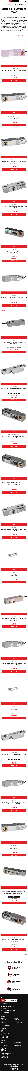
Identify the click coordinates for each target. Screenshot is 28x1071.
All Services (3, 1022)
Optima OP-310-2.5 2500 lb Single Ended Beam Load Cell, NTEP (14, 117)
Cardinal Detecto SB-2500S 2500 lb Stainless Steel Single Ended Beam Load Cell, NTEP (14, 755)
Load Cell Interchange (5, 1054)
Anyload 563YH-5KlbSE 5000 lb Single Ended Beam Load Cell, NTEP (14, 664)
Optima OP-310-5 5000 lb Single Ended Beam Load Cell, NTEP (14, 162)
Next (25, 954)
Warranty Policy (17, 1045)
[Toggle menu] (2, 2)
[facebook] (10, 1069)
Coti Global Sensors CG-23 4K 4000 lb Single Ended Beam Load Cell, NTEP (14, 71)
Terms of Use (3, 1042)
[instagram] (13, 1069)
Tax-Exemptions (17, 1021)
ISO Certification (4, 1024)
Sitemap (16, 1018)
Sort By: (16, 35)
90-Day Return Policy (18, 1044)
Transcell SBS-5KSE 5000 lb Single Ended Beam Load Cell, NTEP (14, 207)
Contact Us (3, 1019)
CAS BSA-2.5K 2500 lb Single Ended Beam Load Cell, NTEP (14, 574)
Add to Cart (14, 80)
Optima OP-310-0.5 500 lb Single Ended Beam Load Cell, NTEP (14, 847)
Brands (2, 1030)
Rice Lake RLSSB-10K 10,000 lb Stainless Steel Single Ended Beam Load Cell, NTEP (14, 892)
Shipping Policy (17, 1042)
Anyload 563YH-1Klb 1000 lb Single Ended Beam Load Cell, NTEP (14, 298)
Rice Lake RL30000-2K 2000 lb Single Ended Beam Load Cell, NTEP (14, 437)
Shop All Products (4, 1036)
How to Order (4, 1031)
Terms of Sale (4, 1044)
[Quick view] (14, 65)
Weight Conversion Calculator (7, 1053)
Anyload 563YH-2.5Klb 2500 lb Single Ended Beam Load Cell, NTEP (14, 803)
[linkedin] (17, 1069)
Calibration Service (5, 1021)
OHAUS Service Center (6, 1025)
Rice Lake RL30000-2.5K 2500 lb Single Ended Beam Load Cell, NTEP (14, 483)
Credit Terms (16, 1019)
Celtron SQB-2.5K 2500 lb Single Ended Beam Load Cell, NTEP (14, 251)
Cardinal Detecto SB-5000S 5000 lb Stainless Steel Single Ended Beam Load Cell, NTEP (14, 389)
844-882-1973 (6, 1008)
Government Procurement (19, 1024)
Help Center (3, 1050)
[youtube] (15, 1069)
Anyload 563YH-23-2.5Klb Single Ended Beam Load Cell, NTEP (14, 619)
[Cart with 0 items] (26, 1)
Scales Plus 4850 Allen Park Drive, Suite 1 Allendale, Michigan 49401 (9, 1005)
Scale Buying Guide (5, 1056)
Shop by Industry (4, 1037)
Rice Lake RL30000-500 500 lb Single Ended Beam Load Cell (14, 940)
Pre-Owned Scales (5, 1033)
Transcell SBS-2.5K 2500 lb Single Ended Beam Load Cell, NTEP (14, 530)
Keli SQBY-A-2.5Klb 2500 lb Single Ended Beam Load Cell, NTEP (14, 342)
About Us (3, 1018)
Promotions (3, 1034)
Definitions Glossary (5, 1057)
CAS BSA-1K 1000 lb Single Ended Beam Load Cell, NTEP (14, 708)
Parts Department (18, 1022)
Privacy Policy (4, 1045)
